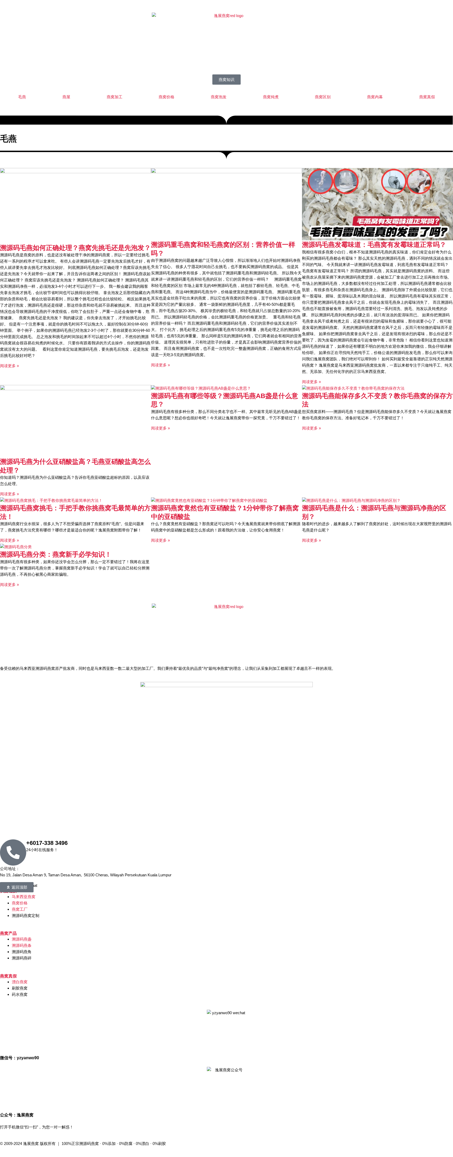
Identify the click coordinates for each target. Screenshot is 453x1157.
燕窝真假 (427, 97)
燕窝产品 (8, 933)
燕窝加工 (114, 97)
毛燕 (22, 97)
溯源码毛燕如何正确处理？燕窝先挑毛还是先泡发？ (75, 247)
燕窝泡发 (218, 97)
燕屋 (66, 97)
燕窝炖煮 (271, 97)
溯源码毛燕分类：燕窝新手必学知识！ (55, 554)
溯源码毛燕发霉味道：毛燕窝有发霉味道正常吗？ (374, 244)
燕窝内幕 (375, 97)
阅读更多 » (9, 365)
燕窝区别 (323, 97)
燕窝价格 (166, 97)
